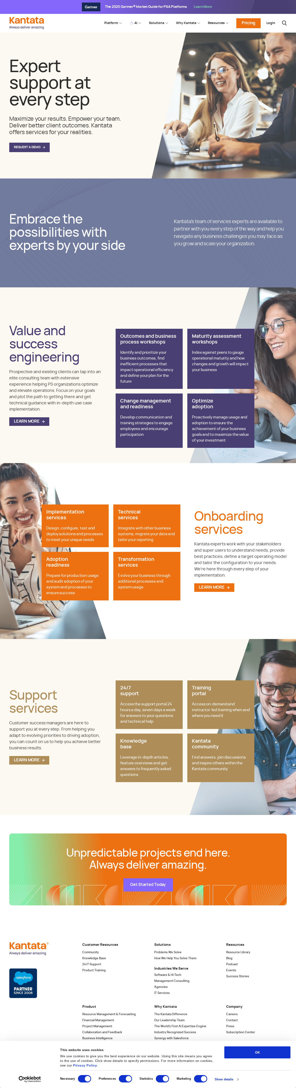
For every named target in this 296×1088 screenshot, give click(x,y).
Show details (224, 1079)
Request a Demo (27, 147)
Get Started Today (148, 885)
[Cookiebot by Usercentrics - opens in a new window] (30, 1079)
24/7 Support (91, 964)
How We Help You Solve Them (175, 958)
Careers (232, 1014)
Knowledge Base (94, 958)
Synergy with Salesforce (171, 1038)
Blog (229, 958)
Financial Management (98, 1020)
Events (231, 970)
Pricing (248, 23)
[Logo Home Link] (27, 28)
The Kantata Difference (170, 1014)
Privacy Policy (85, 1065)
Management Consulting (171, 981)
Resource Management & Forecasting (109, 1014)
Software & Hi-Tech (167, 975)
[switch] (125, 1078)
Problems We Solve (168, 952)
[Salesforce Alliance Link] (23, 983)
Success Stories (237, 976)
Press (230, 1026)
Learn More (27, 421)
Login (270, 23)
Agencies (161, 987)
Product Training (94, 970)
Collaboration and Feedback (102, 1032)
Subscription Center (240, 1032)
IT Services (162, 993)
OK (257, 1052)
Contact (232, 1020)
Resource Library (238, 952)
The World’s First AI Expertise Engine (180, 1026)
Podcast (232, 964)
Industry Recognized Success (175, 1032)
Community (90, 952)
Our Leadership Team (169, 1020)
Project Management (97, 1026)
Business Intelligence (97, 1038)
